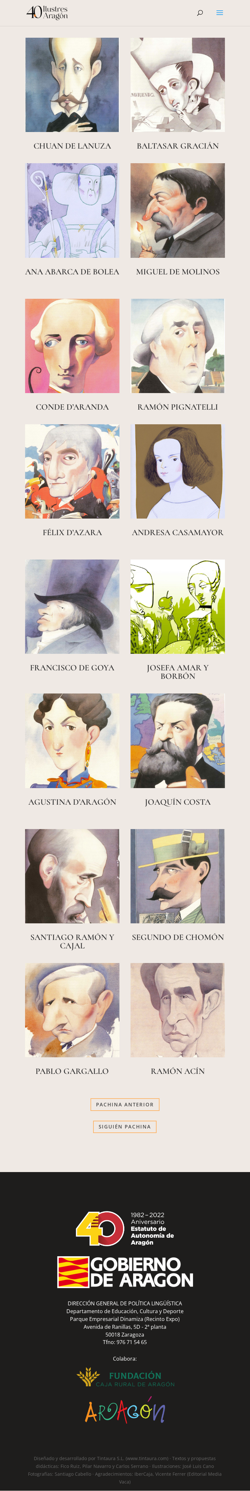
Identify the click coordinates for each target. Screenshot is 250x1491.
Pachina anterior (125, 1104)
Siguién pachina (125, 1126)
